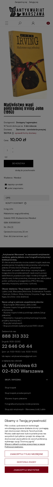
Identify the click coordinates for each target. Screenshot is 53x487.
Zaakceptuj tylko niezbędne (26, 454)
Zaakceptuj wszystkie (26, 470)
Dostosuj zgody (26, 462)
